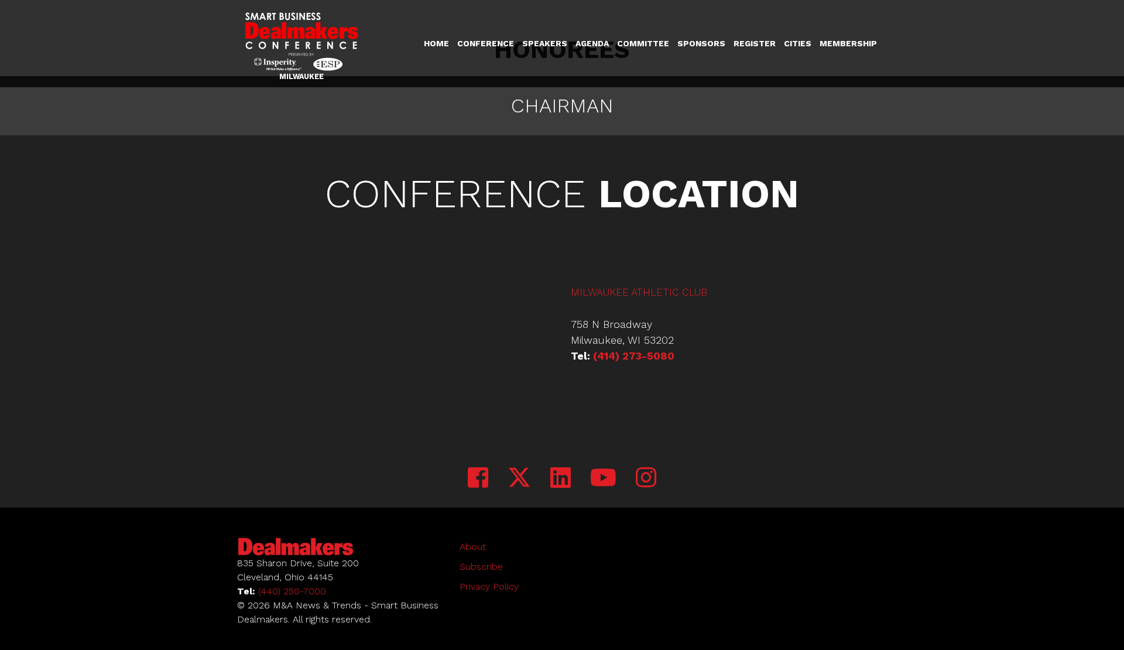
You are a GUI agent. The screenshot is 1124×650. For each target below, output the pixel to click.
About (473, 546)
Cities (797, 43)
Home (436, 43)
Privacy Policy (489, 586)
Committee (643, 43)
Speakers (544, 43)
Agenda (592, 43)
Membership (848, 43)
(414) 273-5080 (633, 356)
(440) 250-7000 (292, 591)
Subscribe (481, 566)
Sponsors (701, 43)
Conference (485, 43)
